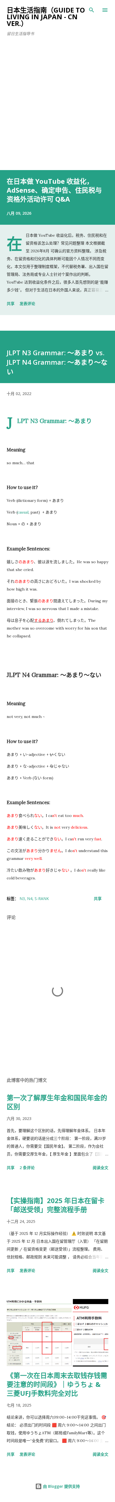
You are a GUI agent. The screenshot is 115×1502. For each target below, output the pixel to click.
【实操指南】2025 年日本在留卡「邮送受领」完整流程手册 (55, 1205)
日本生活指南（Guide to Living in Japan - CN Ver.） (46, 16)
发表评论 (27, 303)
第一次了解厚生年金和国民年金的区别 (57, 1102)
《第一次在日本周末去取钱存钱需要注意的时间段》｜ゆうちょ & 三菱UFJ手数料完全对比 (57, 1384)
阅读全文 (100, 1167)
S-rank (42, 898)
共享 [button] (11, 303)
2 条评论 (27, 1167)
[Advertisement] (57, 109)
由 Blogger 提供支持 (61, 1486)
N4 (29, 898)
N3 (22, 898)
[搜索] (91, 10)
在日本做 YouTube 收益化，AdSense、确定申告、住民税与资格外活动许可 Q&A (54, 190)
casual (22, 512)
